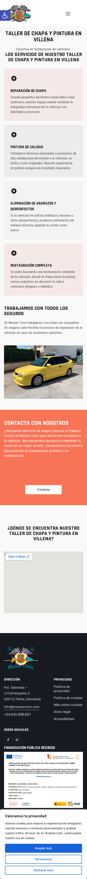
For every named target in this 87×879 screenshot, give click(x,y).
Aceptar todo (43, 848)
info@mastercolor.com (21, 707)
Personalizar (43, 859)
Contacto (43, 489)
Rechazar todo (43, 870)
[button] (5, 15)
